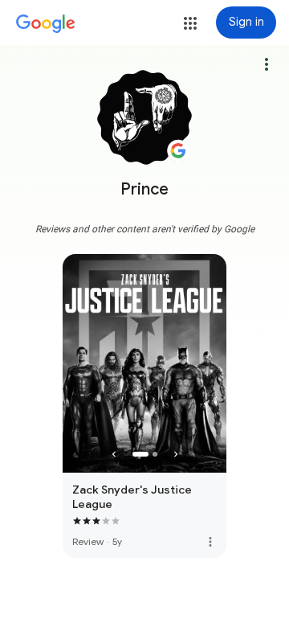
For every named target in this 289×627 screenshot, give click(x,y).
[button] (190, 23)
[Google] (45, 24)
